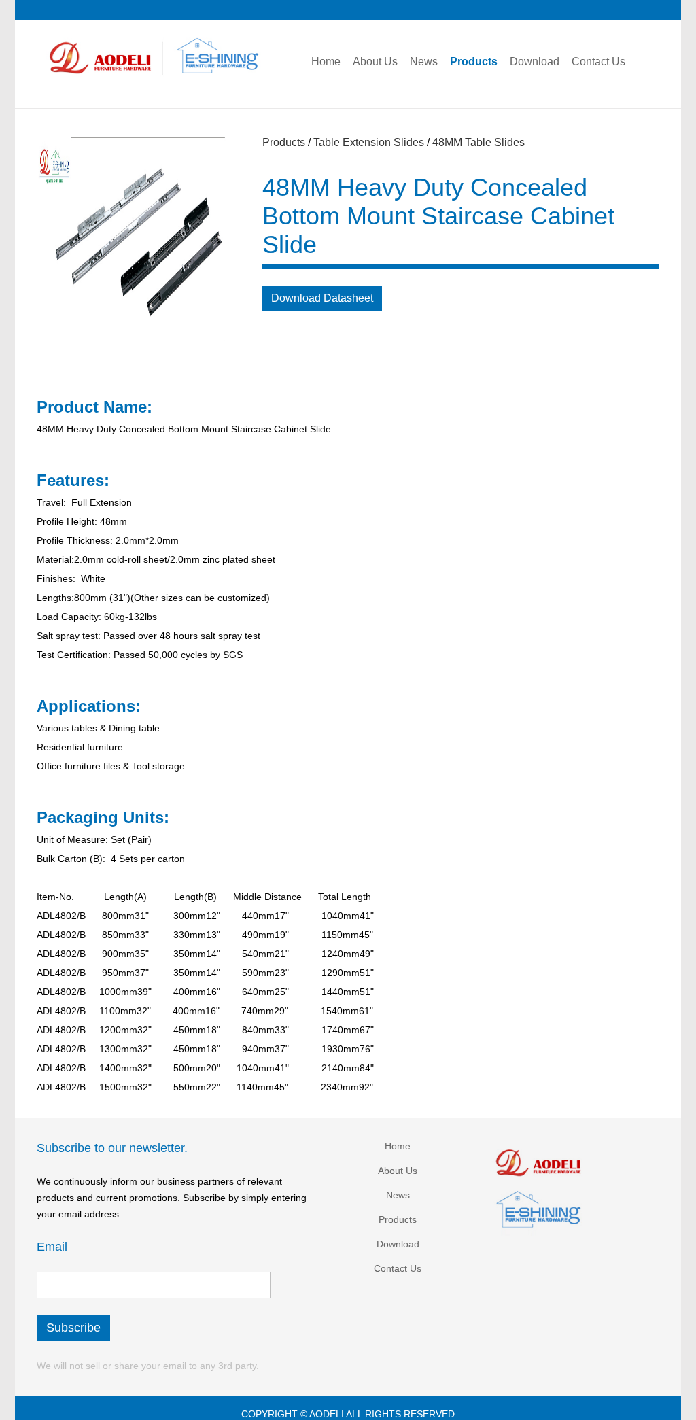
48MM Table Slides (478, 142)
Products (283, 142)
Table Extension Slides (368, 142)
